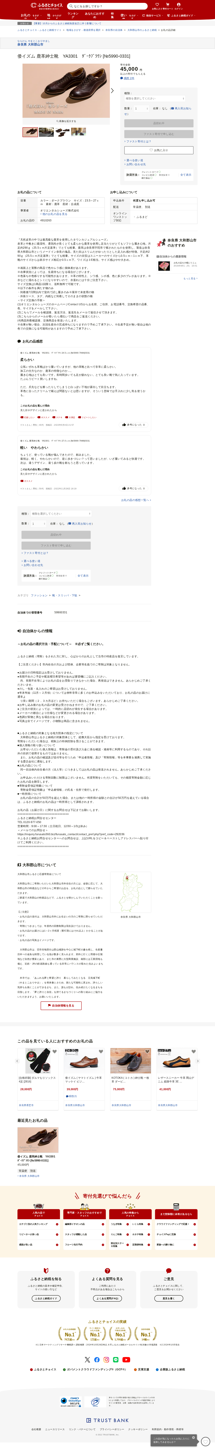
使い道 (128, 16)
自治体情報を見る (63, 1005)
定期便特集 (137, 1244)
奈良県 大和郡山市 (29, 1176)
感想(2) (73, 1096)
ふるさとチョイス (45, 1369)
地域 (54, 16)
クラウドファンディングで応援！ (173, 1224)
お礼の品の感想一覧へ (135, 500)
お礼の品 (30, 16)
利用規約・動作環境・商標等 (168, 1429)
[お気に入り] (205, 1441)
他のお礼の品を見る (55, 214)
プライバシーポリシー (112, 1429)
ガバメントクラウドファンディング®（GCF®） (97, 1369)
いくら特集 (137, 1224)
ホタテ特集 (137, 1234)
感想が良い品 (25, 1244)
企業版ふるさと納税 (172, 1369)
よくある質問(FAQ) (107, 1298)
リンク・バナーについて (82, 1429)
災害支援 (143, 1369)
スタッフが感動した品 (76, 1234)
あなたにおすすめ (94, 15)
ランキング (73, 15)
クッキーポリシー (138, 1429)
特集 (112, 15)
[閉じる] (193, 1438)
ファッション (39, 595)
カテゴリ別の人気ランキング (33, 1224)
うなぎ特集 (116, 1224)
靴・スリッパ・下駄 (65, 595)
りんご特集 (116, 1234)
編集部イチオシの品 (75, 1224)
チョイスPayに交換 (166, 1234)
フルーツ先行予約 (73, 1244)
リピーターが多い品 (29, 1234)
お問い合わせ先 (136, 164)
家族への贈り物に (165, 1244)
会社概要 (36, 1429)
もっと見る (189, 278)
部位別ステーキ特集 (117, 1244)
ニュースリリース (55, 1429)
